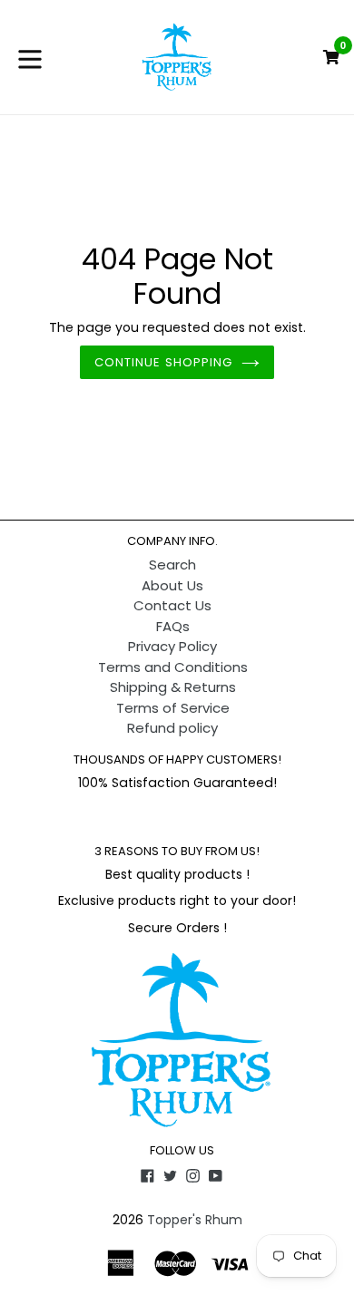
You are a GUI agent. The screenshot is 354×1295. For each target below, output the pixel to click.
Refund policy (172, 727)
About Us (172, 585)
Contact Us (172, 605)
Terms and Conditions (173, 667)
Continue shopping (163, 362)
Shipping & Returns (173, 686)
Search (172, 564)
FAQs (173, 626)
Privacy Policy (172, 646)
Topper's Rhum (194, 1220)
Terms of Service (173, 707)
